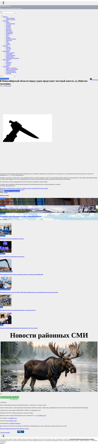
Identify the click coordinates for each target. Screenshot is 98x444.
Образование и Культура (12, 58)
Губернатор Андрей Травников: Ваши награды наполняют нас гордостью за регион (19, 328)
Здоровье (8, 25)
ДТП (7, 61)
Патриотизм (9, 33)
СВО (7, 41)
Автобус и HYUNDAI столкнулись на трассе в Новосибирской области (19, 209)
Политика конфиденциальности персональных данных (14, 428)
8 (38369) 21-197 (42, 415)
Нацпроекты (6, 51)
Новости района (10, 18)
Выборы (8, 47)
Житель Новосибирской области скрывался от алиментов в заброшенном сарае (22, 201)
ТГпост (6, 192)
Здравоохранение (10, 55)
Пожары (8, 63)
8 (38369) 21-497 (12, 420)
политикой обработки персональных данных (81, 439)
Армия (8, 22)
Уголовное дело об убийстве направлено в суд (12, 189)
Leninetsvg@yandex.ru (14, 423)
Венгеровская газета (5, 6)
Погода (8, 34)
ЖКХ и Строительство (12, 69)
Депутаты (8, 48)
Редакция (8, 86)
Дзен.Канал (95, 79)
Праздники (9, 40)
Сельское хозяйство (11, 72)
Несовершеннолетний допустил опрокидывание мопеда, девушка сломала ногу (18, 310)
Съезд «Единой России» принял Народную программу (12, 256)
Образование (9, 32)
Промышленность (11, 70)
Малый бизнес (10, 56)
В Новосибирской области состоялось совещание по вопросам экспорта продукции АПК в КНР (21, 274)
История (8, 26)
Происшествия (7, 59)
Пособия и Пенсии (11, 38)
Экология (8, 73)
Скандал (8, 65)
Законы (8, 50)
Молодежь (9, 30)
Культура (8, 27)
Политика (5, 45)
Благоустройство (10, 23)
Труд (7, 36)
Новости (5, 16)
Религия (8, 44)
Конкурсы (8, 29)
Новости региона (10, 19)
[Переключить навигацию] (0, 11)
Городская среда (10, 52)
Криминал (9, 62)
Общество (5, 21)
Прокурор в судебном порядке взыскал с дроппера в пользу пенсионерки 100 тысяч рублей (24, 188)
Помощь (8, 37)
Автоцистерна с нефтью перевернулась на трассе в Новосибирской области (21, 216)
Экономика (6, 66)
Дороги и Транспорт (11, 68)
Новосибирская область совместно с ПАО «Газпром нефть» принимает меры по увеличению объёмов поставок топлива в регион (29, 292)
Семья (7, 43)
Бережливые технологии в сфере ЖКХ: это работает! (12, 238)
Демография (9, 54)
